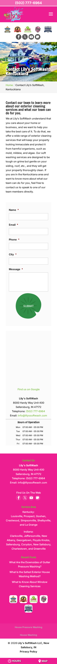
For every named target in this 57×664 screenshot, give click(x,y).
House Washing (28, 635)
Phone (14, 239)
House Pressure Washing (28, 627)
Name (14, 209)
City (13, 254)
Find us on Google (29, 389)
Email (13, 224)
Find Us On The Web (28, 492)
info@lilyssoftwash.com (32, 415)
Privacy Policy (28, 651)
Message (16, 269)
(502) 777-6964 (28, 3)
